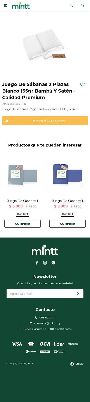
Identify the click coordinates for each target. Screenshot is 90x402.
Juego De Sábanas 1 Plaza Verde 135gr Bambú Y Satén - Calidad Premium (22, 201)
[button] (71, 5)
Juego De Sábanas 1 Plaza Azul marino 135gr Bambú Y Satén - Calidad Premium (68, 201)
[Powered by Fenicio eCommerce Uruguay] (76, 363)
